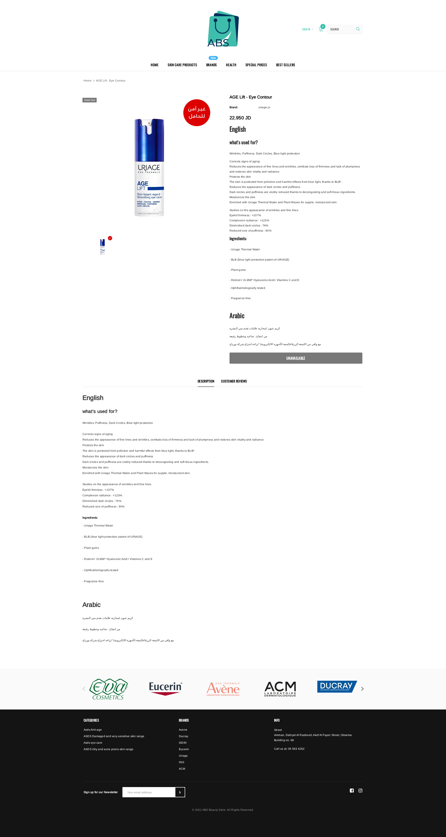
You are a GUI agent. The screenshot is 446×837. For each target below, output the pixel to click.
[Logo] (223, 28)
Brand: (234, 107)
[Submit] (180, 792)
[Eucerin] (166, 689)
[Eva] (109, 689)
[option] (149, 161)
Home (88, 80)
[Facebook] (352, 790)
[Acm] (280, 689)
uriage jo (264, 107)
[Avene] (223, 689)
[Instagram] (360, 790)
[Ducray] (337, 686)
